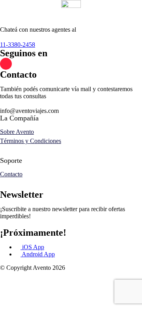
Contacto (11, 174)
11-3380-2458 (17, 44)
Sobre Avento (17, 131)
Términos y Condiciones (30, 140)
